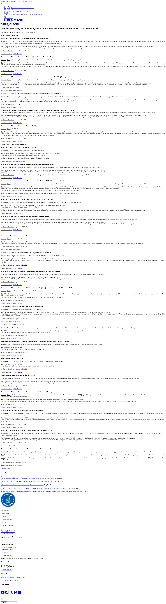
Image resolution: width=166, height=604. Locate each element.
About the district (12, 581)
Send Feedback (5, 468)
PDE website (16, 249)
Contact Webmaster (7, 525)
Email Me (3, 522)
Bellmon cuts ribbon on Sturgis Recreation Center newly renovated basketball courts (27, 481)
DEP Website (17, 213)
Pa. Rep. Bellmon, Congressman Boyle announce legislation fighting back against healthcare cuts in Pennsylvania (36, 488)
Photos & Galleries (37, 14)
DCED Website (17, 54)
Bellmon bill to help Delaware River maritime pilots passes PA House (22, 485)
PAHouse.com (8, 18)
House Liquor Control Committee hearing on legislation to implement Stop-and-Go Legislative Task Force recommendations (40, 491)
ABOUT (6, 6)
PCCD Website (17, 74)
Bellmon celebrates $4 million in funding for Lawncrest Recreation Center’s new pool (27, 478)
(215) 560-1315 (7, 552)
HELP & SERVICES (9, 9)
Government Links (6, 519)
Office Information (28, 8)
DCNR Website (17, 322)
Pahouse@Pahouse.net (8, 532)
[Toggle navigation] (1, 3)
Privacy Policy (5, 513)
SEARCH (3, 602)
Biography (7, 8)
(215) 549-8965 (7, 555)
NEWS (6, 13)
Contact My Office (23, 11)
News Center (8, 14)
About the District (16, 8)
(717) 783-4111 (7, 570)
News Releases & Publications (22, 14)
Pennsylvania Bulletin (19, 161)
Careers (3, 516)
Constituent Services (10, 11)
